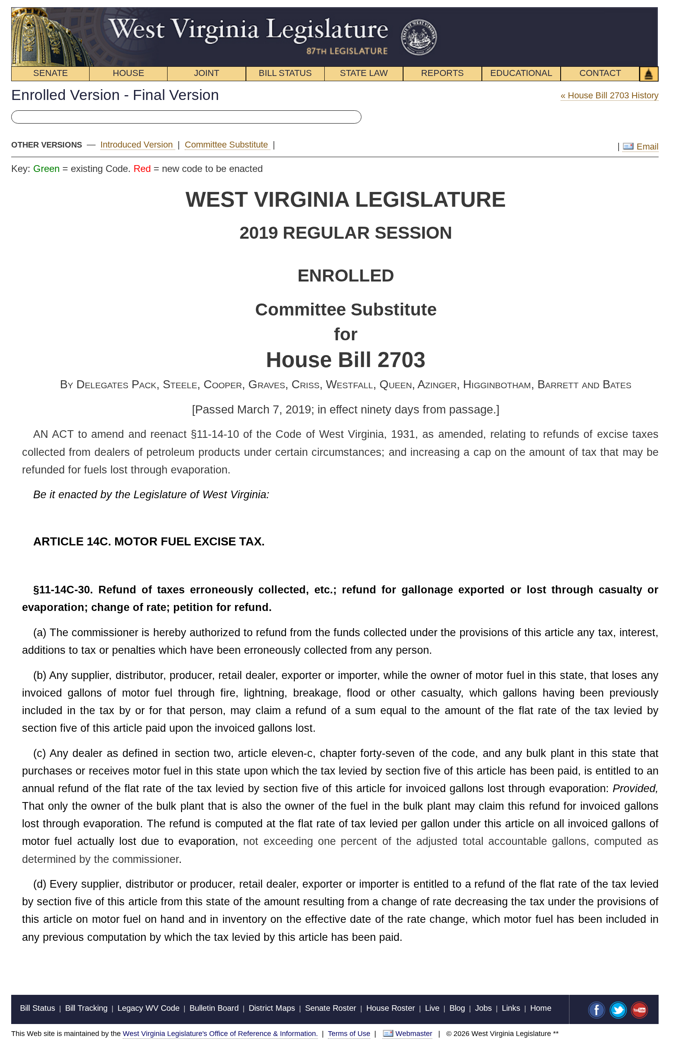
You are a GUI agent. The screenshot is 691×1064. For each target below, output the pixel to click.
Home (540, 1008)
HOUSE (128, 73)
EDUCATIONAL (521, 73)
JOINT (206, 73)
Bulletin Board (214, 1008)
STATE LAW (364, 73)
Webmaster (413, 1033)
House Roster (390, 1008)
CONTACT (600, 73)
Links (511, 1008)
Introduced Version (137, 145)
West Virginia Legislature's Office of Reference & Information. (220, 1033)
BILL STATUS (285, 73)
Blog (457, 1008)
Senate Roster (330, 1008)
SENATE (50, 73)
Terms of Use (349, 1033)
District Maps (272, 1008)
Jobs (483, 1008)
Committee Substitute (227, 145)
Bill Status (37, 1008)
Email (646, 147)
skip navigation (425, 11)
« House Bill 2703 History (610, 95)
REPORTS (442, 73)
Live (432, 1008)
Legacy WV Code (149, 1008)
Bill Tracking (86, 1008)
